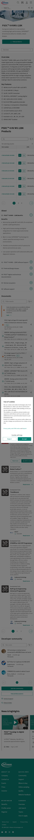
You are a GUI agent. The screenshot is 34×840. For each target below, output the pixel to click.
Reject (9, 439)
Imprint (24, 428)
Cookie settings (17, 435)
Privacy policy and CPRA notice (12, 428)
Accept (24, 439)
